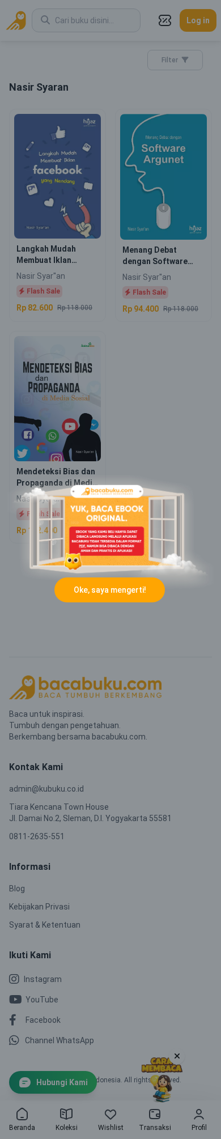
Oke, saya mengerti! (110, 589)
